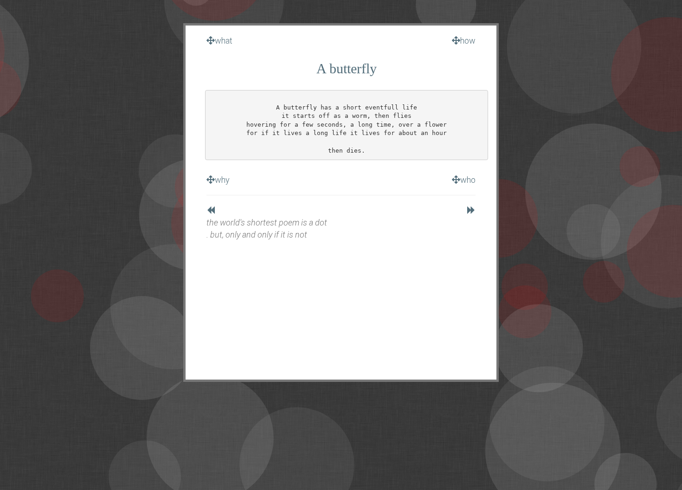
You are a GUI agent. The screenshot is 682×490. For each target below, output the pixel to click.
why (222, 180)
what (223, 40)
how (468, 40)
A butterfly (346, 68)
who (468, 180)
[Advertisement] (341, 305)
